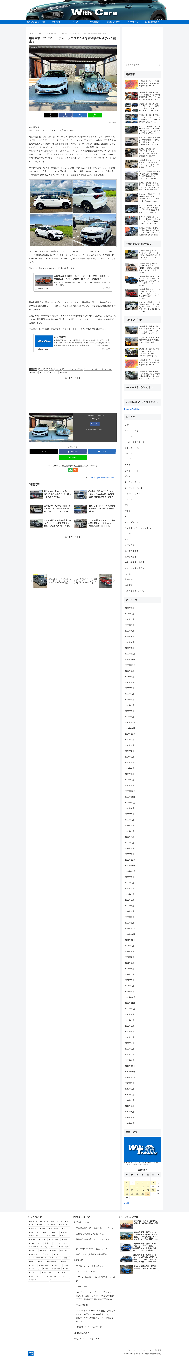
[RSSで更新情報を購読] (75, 470)
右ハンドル (44, 372)
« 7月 (126, 1203)
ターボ (59, 369)
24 (127, 1194)
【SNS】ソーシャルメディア (89, 1327)
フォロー (96, 424)
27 (143, 1194)
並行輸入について (82, 1222)
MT (47, 369)
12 (137, 1186)
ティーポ (67, 369)
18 (132, 1190)
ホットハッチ (107, 369)
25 (132, 1194)
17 (127, 1190)
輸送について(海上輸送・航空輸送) (91, 1254)
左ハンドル (54, 372)
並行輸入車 (34, 372)
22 (153, 1190)
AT (41, 369)
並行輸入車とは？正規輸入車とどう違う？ (94, 1228)
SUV (52, 369)
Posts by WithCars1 (133, 409)
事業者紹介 (79, 1260)
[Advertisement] (73, 395)
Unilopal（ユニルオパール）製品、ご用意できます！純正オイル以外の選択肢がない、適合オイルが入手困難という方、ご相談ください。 (95, 1316)
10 (127, 1186)
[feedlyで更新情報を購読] (70, 470)
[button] (159, 64)
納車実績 (34, 369)
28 (148, 1194)
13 (143, 1186)
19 (137, 1190)
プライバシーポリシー (145, 1350)
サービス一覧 (82, 1286)
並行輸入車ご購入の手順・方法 (90, 1234)
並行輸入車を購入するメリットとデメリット (94, 1241)
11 (132, 1186)
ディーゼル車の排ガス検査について (92, 1249)
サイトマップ (130, 1350)
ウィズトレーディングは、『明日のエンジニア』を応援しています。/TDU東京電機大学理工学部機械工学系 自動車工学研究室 (95, 1296)
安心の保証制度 (83, 1305)
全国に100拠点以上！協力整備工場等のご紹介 (95, 1279)
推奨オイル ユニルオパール (86, 1339)
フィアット (97, 369)
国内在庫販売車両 (82, 1333)
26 (137, 1194)
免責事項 (158, 1350)
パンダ (88, 369)
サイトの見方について (86, 1271)
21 (148, 1190)
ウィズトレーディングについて (90, 1266)
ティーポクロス (78, 369)
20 (143, 1190)
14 (148, 1186)
